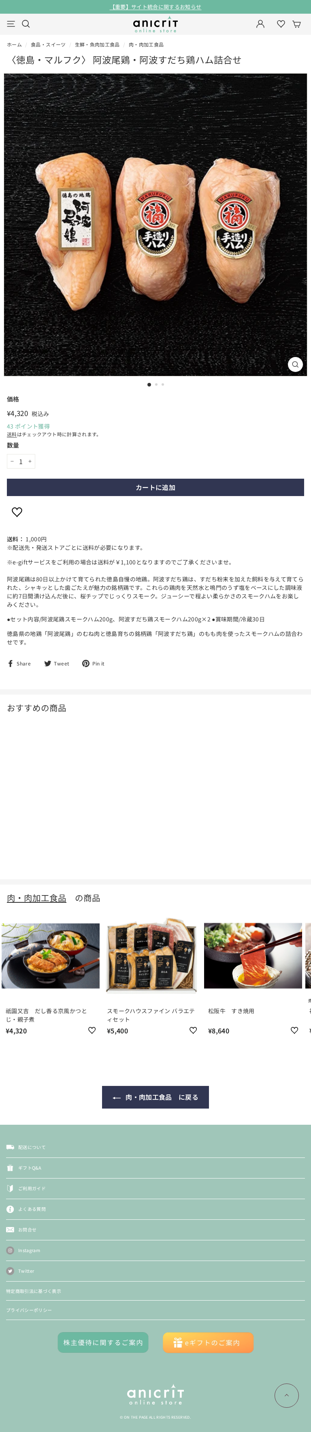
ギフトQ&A (29, 1167)
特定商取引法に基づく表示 (33, 1291)
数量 (13, 445)
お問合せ (27, 1229)
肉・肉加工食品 (146, 44)
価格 (13, 399)
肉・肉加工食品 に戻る (161, 1097)
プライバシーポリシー (29, 1310)
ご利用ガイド (32, 1188)
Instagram (29, 1250)
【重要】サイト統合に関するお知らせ (156, 7)
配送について (32, 1147)
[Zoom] (295, 364)
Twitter (26, 1270)
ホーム (14, 44)
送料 (12, 434)
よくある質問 (32, 1209)
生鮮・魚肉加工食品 (97, 44)
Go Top (287, 1395)
